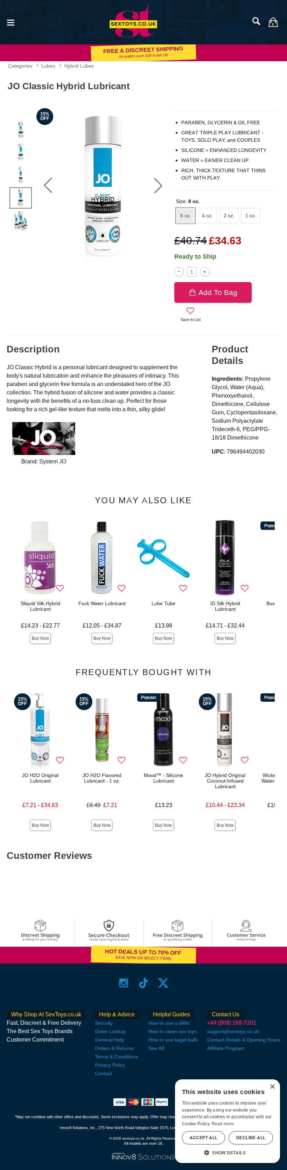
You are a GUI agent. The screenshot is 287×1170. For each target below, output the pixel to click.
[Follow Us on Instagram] (124, 982)
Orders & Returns (114, 1048)
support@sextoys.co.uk (233, 1031)
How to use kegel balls (173, 1040)
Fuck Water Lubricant (102, 603)
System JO (52, 461)
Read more (223, 1123)
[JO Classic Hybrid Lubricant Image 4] (103, 185)
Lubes (48, 66)
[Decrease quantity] (179, 271)
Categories (20, 66)
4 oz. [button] (207, 215)
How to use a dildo (168, 1023)
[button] (10, 22)
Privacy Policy (110, 1065)
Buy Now (40, 638)
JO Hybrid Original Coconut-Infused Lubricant (225, 781)
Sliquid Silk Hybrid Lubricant (40, 606)
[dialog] (227, 1121)
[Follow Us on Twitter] (163, 982)
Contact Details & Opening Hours (243, 1040)
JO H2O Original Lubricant (40, 778)
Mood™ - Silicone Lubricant (163, 778)
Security (104, 1023)
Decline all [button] (250, 1137)
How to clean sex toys (172, 1031)
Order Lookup (110, 1031)
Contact (103, 1073)
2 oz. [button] (229, 215)
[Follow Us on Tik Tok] (144, 982)
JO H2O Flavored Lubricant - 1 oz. (102, 778)
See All (156, 1048)
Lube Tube (163, 603)
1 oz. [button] (250, 215)
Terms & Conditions (116, 1056)
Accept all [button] (204, 1137)
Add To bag (217, 292)
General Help (109, 1040)
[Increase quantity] (205, 271)
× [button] (272, 1087)
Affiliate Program (225, 1048)
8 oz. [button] (185, 215)
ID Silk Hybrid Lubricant (225, 606)
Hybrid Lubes (79, 66)
